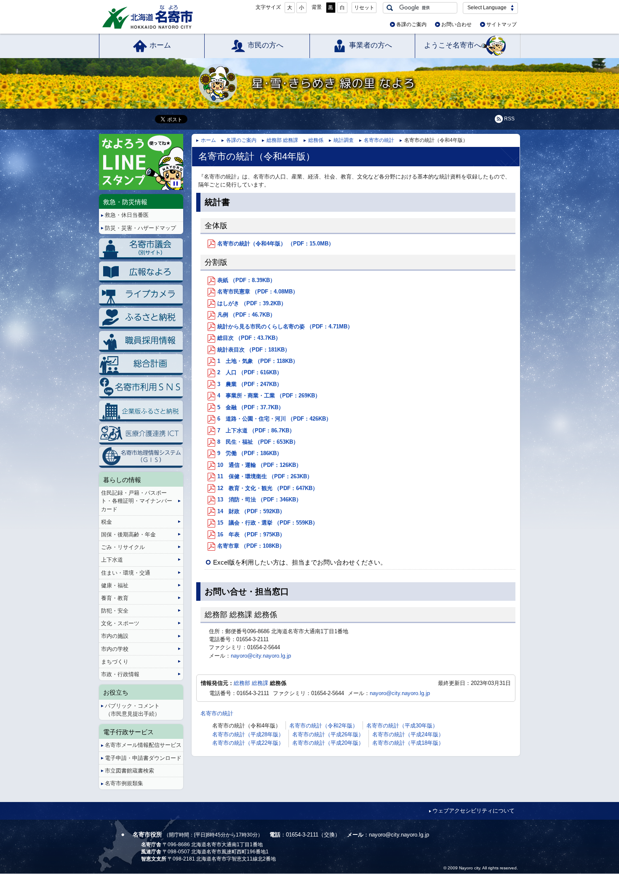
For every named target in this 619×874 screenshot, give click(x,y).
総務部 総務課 (282, 140)
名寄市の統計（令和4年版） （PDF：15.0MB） (275, 243)
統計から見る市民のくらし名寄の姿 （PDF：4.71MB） (285, 326)
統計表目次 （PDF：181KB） (253, 349)
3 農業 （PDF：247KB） (249, 384)
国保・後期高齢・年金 (128, 534)
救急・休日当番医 (127, 215)
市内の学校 (114, 649)
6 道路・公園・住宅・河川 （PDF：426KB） (274, 419)
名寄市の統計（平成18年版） (408, 743)
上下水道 (112, 560)
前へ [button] (100, 155)
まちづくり (114, 661)
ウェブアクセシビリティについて (473, 810)
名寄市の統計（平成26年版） (328, 734)
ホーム (160, 45)
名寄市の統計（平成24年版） (408, 734)
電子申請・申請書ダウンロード (143, 758)
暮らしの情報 (122, 479)
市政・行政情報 (120, 674)
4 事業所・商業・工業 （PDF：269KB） (268, 395)
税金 (106, 522)
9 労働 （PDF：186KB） (249, 453)
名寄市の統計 (379, 140)
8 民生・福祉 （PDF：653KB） (258, 442)
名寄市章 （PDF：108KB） (251, 546)
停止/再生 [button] (175, 183)
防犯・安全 (114, 611)
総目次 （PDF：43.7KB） (249, 338)
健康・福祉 (114, 585)
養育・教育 (114, 598)
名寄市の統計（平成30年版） (402, 725)
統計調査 (344, 140)
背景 (317, 7)
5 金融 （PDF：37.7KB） (250, 407)
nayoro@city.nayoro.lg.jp (261, 656)
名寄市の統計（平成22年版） (248, 743)
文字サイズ (268, 7)
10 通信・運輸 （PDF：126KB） (259, 465)
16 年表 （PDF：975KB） (251, 534)
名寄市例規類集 (124, 783)
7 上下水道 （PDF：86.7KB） (256, 430)
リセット (364, 8)
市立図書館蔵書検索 (129, 770)
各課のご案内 (411, 24)
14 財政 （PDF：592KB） (251, 511)
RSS (509, 119)
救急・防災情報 (125, 201)
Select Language (487, 8)
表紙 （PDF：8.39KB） (246, 280)
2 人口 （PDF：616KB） (249, 372)
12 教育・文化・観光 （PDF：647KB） (267, 488)
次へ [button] (181, 155)
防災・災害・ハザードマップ (140, 228)
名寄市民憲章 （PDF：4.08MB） (257, 291)
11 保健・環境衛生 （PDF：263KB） (264, 476)
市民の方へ (265, 45)
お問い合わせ (456, 24)
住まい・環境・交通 (125, 573)
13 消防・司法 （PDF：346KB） (259, 499)
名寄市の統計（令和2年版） (323, 725)
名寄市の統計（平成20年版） (328, 743)
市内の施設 (114, 636)
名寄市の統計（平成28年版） (248, 734)
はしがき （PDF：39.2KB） (251, 303)
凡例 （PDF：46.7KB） (246, 315)
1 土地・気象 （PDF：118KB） (257, 361)
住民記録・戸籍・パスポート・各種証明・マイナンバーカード (136, 501)
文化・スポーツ (120, 623)
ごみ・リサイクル (123, 547)
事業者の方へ (370, 45)
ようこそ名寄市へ (452, 45)
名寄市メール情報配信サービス (143, 745)
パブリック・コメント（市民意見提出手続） (132, 710)
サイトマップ (501, 24)
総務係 (315, 140)
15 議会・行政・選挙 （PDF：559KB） (267, 523)
